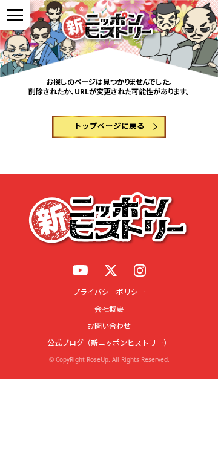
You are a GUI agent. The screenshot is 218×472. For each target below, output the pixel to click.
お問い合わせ (109, 326)
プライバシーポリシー (109, 292)
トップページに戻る (109, 126)
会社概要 (109, 309)
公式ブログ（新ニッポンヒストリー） (109, 343)
